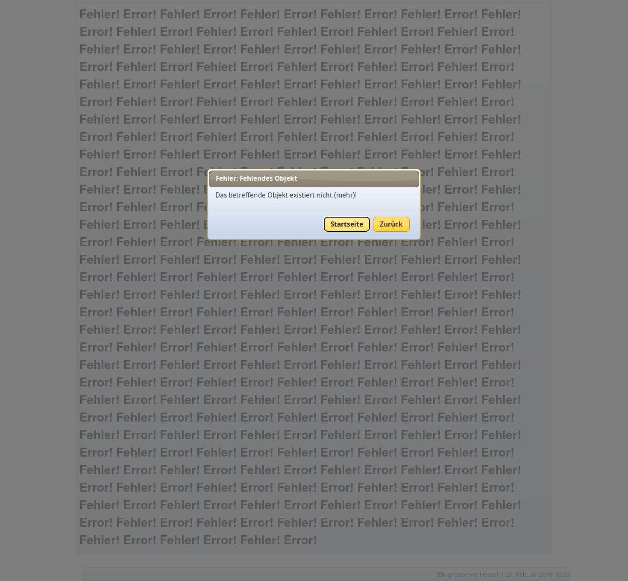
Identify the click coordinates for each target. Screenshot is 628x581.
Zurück (391, 224)
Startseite (347, 224)
